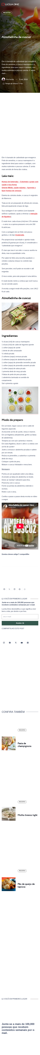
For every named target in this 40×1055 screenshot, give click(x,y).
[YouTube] (22, 643)
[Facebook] (10, 643)
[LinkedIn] (28, 643)
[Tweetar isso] (9, 589)
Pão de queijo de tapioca (26, 885)
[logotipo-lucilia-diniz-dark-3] (10, 4)
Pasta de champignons (24, 745)
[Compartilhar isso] (4, 589)
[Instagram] (4, 643)
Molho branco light (27, 815)
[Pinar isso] (19, 589)
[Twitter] (16, 643)
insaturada (19, 235)
